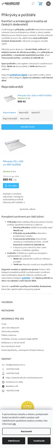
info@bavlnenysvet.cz (15, 364)
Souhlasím (39, 440)
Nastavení (26, 431)
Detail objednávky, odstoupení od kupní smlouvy (22, 350)
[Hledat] (33, 4)
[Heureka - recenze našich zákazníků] (27, 407)
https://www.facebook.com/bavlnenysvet (24, 377)
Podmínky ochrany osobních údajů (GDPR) (19, 339)
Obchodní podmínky (10, 331)
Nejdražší (36, 112)
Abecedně (24, 118)
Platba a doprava (8, 335)
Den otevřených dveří (10, 346)
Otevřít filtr (27, 127)
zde (14, 424)
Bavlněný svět (12, 386)
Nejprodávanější (10, 118)
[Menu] (48, 4)
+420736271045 (12, 369)
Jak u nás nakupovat (10, 327)
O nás (3, 324)
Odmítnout (14, 440)
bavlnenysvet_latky (14, 382)
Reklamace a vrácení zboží (13, 342)
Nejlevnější (23, 112)
